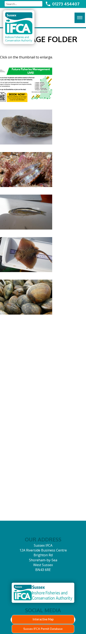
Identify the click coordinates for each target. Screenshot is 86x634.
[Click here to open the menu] (80, 18)
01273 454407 (66, 3)
